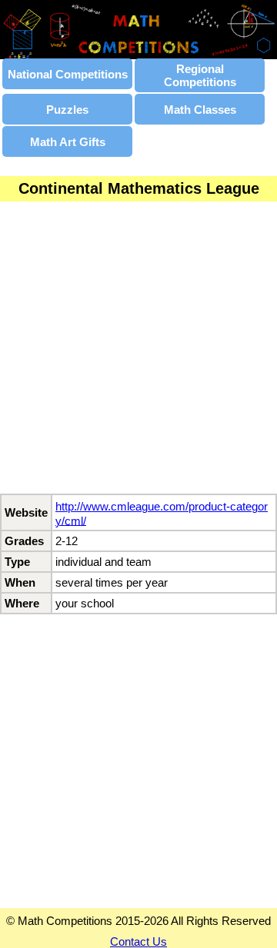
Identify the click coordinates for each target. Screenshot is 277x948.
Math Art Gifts (67, 141)
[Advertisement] (138, 355)
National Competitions (68, 74)
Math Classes (200, 109)
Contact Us (138, 941)
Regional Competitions (200, 75)
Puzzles (67, 109)
